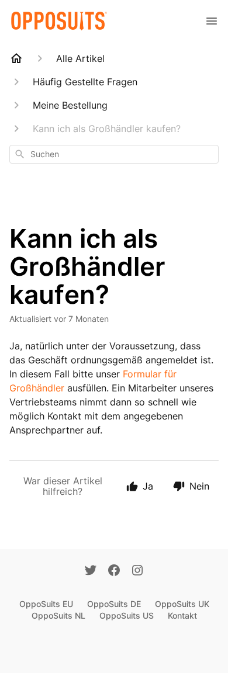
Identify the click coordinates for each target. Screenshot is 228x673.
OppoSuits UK (182, 604)
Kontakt (182, 615)
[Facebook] (114, 571)
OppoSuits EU (46, 604)
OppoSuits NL (58, 615)
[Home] (16, 58)
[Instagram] (137, 571)
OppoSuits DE (114, 604)
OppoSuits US (126, 615)
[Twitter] (91, 571)
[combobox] (114, 154)
